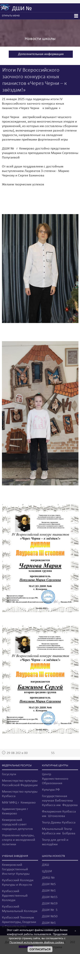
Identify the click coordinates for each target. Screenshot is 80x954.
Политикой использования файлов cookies (37, 942)
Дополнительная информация (41, 54)
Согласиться (40, 949)
